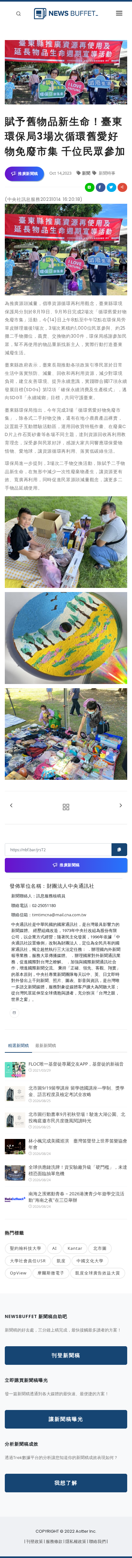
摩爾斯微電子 (50, 1273)
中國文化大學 (90, 1261)
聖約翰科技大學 (25, 1248)
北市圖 (100, 1248)
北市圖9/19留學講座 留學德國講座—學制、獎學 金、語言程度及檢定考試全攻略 (76, 1091)
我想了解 (66, 1483)
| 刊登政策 (34, 1541)
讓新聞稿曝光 (66, 1419)
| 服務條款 (53, 1541)
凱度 (61, 1261)
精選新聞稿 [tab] (18, 1045)
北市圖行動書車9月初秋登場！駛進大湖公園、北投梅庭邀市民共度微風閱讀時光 (77, 1117)
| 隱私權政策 (75, 1541)
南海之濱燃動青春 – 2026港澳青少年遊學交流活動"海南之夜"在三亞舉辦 (76, 1197)
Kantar (75, 1248)
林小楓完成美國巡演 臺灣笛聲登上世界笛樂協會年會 (78, 1144)
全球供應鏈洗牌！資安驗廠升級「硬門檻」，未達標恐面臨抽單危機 (78, 1170)
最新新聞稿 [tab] (45, 1045)
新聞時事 (106, 173)
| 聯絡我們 (97, 1541)
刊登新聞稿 (66, 1355)
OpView (18, 1273)
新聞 (86, 173)
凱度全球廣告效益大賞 (97, 1273)
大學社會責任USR (28, 1261)
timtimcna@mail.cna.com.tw (59, 915)
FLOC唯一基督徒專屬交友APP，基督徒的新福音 (76, 1064)
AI (54, 1248)
